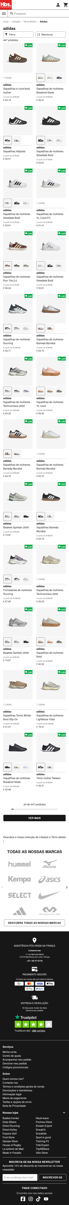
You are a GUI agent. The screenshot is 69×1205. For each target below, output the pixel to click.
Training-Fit (42, 1141)
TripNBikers (42, 1149)
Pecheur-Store (44, 1122)
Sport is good (43, 1137)
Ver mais (34, 818)
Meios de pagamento (14, 1098)
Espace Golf (10, 1133)
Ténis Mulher (30, 21)
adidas (7, 85)
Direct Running (11, 1126)
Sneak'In (41, 1129)
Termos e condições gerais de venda (23, 1086)
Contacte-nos (34, 950)
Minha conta (10, 1052)
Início (6, 21)
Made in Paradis (12, 1153)
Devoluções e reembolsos (17, 1090)
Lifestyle (16, 21)
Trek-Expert (42, 1145)
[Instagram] (30, 1199)
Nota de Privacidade (14, 1106)
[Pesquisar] (12, 13)
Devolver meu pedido (15, 1063)
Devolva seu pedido (34, 1010)
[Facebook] (23, 1199)
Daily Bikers (9, 1122)
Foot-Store (9, 1137)
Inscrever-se (52, 1177)
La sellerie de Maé (13, 1149)
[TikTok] (38, 1199)
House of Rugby (12, 1145)
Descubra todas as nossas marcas (34, 923)
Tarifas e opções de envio (17, 1102)
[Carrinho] (65, 4)
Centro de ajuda (12, 1056)
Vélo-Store (42, 1153)
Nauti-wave (42, 1118)
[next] (67, 887)
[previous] (2, 887)
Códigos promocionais (15, 1067)
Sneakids (41, 1133)
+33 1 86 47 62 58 (35, 960)
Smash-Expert (44, 1126)
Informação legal (12, 1094)
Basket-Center (11, 1118)
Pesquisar (20, 13)
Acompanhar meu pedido (17, 1059)
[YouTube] (46, 1199)
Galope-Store (10, 1141)
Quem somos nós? (13, 1079)
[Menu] (4, 13)
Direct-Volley (10, 1129)
